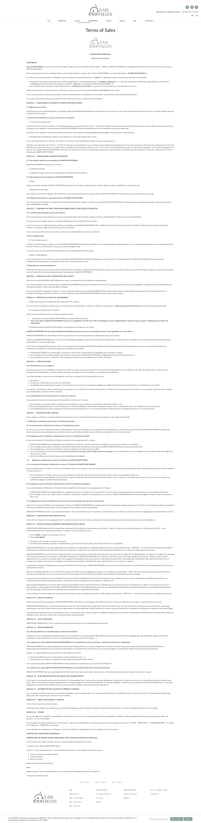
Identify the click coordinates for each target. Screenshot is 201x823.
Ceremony (93, 21)
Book (108, 21)
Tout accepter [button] (177, 819)
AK (48, 21)
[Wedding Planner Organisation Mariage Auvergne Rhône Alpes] (100, 10)
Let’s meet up (158, 790)
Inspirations (130, 794)
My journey (75, 802)
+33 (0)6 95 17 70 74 (189, 12)
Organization (104, 794)
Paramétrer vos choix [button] (158, 819)
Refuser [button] (188, 819)
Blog (122, 21)
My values (74, 806)
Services (62, 21)
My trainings (76, 798)
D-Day (77, 21)
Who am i (74, 794)
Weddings (130, 790)
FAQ (135, 21)
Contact (149, 21)
